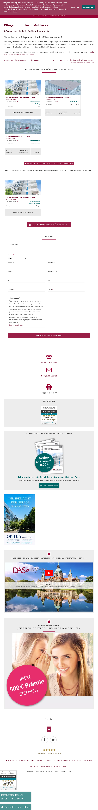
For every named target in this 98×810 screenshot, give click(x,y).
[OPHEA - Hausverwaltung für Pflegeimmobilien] (49, 520)
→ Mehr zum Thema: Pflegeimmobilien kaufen (21, 60)
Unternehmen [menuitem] (39, 760)
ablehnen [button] (75, 7)
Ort (49, 280)
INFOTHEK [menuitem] (77, 760)
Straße (10, 271)
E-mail (56, 722)
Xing (52, 722)
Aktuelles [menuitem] (25, 760)
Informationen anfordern (49, 335)
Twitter (46, 722)
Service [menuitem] (52, 760)
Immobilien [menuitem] (12, 760)
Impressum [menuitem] (34, 766)
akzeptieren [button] (88, 7)
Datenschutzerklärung (16, 325)
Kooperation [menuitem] (64, 760)
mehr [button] (15, 11)
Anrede (11, 255)
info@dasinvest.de (49, 376)
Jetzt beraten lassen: (12, 796)
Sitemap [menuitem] (57, 766)
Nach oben (49, 729)
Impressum (31, 771)
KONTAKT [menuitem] (88, 760)
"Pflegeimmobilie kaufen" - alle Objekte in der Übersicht (50, 164)
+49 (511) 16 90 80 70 (49, 362)
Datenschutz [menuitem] (46, 766)
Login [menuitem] (65, 766)
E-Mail (51, 289)
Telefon (11, 289)
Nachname (52, 262)
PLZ (9, 280)
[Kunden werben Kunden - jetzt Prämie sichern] (49, 670)
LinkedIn (49, 722)
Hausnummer (52, 271)
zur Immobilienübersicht (50, 224)
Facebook (42, 722)
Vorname (11, 262)
